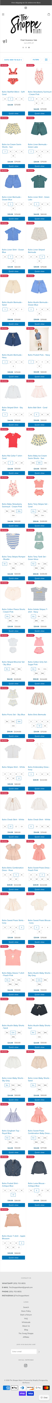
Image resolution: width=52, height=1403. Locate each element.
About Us (26, 1326)
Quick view (13, 113)
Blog (26, 1330)
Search (26, 1307)
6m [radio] (33, 511)
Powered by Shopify (31, 1380)
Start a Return (26, 1315)
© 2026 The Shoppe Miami (13, 1380)
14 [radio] (21, 826)
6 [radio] (21, 99)
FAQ (26, 1318)
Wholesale (26, 1322)
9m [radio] (7, 511)
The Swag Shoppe (26, 1333)
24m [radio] (45, 463)
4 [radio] (16, 99)
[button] (46, 59)
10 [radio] (42, 103)
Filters (36, 60)
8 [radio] (36, 103)
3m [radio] (5, 564)
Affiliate (26, 1337)
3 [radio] (10, 99)
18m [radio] (39, 463)
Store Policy (26, 1311)
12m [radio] (33, 463)
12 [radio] (45, 726)
